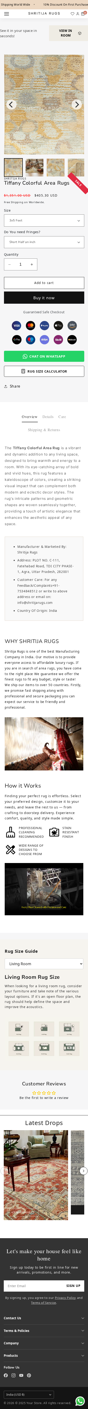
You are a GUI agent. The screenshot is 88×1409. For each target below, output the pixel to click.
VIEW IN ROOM (65, 33)
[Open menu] (6, 13)
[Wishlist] (72, 14)
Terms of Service (43, 1303)
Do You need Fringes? (22, 232)
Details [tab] (48, 416)
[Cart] (83, 14)
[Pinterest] (29, 1375)
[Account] (78, 14)
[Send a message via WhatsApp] (80, 1401)
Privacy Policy (65, 1298)
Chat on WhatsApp (47, 356)
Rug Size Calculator (47, 371)
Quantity (11, 254)
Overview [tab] (30, 416)
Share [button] (15, 386)
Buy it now (44, 297)
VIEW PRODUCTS (22, 1212)
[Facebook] (6, 1375)
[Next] (77, 104)
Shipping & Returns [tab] (44, 429)
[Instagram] (13, 1375)
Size (7, 210)
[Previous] (11, 104)
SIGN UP (73, 1286)
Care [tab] (62, 416)
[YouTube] (21, 1375)
